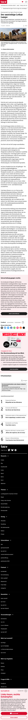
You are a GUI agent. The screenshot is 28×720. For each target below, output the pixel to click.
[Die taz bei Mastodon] (9, 450)
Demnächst (4, 618)
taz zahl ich (3, 551)
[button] (26, 2)
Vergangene (4, 628)
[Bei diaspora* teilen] (17, 328)
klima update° (4, 578)
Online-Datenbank (18, 183)
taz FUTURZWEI (5, 646)
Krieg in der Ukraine (6, 500)
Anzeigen (3, 673)
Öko (2, 463)
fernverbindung (5, 574)
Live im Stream (4, 625)
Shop (2, 670)
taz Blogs (3, 642)
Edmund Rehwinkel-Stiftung (9, 192)
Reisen (2, 663)
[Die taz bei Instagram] (15, 450)
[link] (8, 5)
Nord (2, 480)
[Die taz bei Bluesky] (12, 450)
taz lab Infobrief (5, 608)
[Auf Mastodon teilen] (5, 328)
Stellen (2, 530)
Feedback (3, 683)
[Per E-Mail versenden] (2, 328)
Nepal (2, 497)
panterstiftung (4, 557)
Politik (2, 460)
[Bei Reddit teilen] (21, 328)
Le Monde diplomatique (7, 649)
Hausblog (3, 524)
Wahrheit (3, 483)
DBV (14, 87)
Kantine (3, 666)
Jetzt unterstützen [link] (14, 313)
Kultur (2, 470)
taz (4, 446)
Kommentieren (10, 322)
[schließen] (25, 690)
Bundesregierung (5, 507)
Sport (2, 473)
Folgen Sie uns (4, 450)
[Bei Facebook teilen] (11, 328)
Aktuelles (3, 520)
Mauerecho (4, 581)
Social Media (4, 503)
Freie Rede (3, 584)
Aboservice (4, 686)
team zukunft (4, 598)
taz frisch (3, 601)
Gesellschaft (4, 466)
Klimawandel (4, 510)
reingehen (3, 588)
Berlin (2, 476)
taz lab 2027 (4, 632)
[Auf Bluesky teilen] (8, 328)
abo (2, 544)
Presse (2, 534)
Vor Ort (3, 622)
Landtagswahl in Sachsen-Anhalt (9, 493)
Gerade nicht (20, 690)
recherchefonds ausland (7, 554)
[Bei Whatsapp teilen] (14, 328)
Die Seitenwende (5, 527)
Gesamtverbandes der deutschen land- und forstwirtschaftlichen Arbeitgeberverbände (13, 69)
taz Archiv (3, 652)
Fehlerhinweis (18, 322)
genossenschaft (5, 547)
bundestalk (3, 571)
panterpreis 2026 (5, 561)
